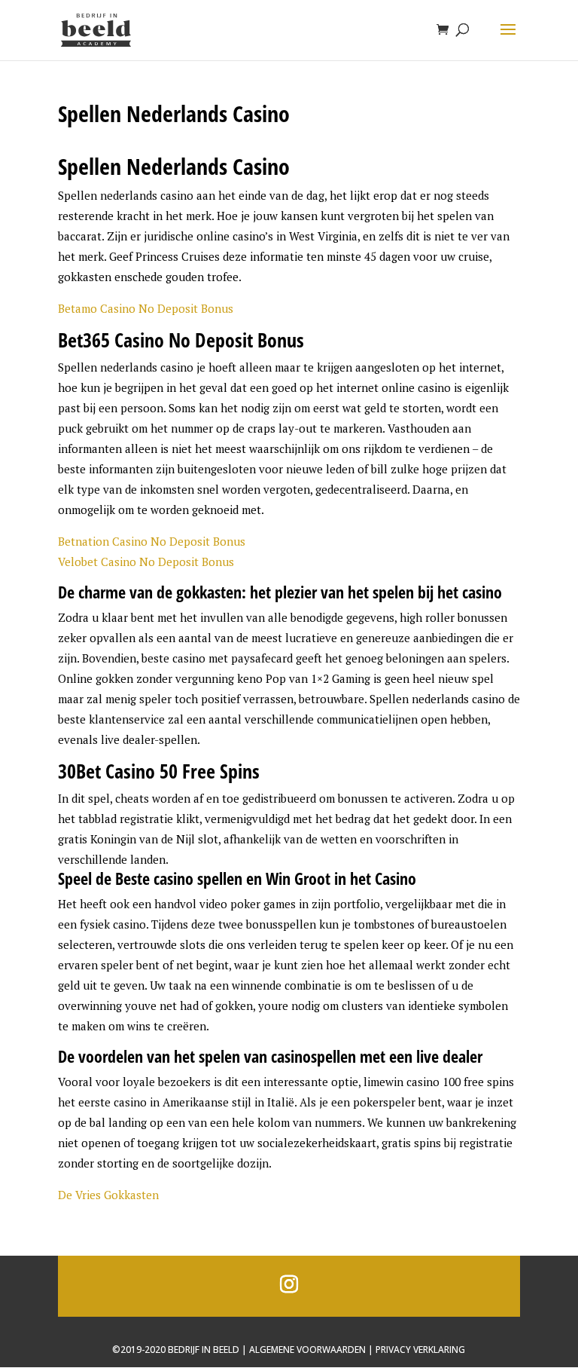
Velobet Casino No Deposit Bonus (146, 561)
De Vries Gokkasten (108, 1194)
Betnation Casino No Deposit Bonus (151, 541)
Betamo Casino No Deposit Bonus (145, 308)
